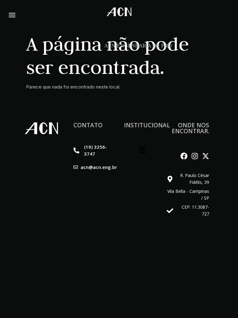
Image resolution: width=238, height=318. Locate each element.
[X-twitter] (205, 156)
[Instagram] (194, 156)
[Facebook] (183, 156)
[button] (12, 14)
